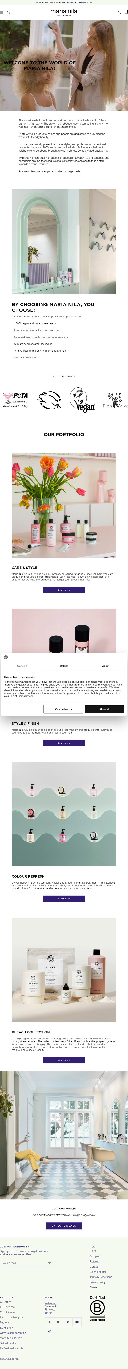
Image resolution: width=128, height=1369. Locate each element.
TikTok (48, 1313)
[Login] (119, 12)
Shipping (95, 1256)
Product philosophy (11, 1317)
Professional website (11, 1348)
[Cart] (126, 12)
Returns (94, 1262)
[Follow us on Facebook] (49, 1322)
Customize (61, 709)
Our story (5, 1302)
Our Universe (7, 1312)
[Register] (49, 1262)
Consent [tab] (22, 665)
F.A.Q (93, 1251)
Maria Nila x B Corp (11, 1338)
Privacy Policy (97, 1282)
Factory (4, 1323)
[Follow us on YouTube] (77, 1322)
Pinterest (50, 1310)
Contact (94, 1267)
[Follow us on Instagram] (58, 1322)
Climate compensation (13, 1333)
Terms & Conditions (101, 1277)
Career (94, 1287)
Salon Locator (98, 1272)
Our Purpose (7, 1307)
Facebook (50, 1306)
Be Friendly (6, 1328)
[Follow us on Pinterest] (67, 1322)
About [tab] (106, 665)
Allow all (104, 709)
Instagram (50, 1303)
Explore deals (64, 1225)
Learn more (64, 590)
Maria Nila (13, 1359)
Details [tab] (64, 665)
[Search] (8, 12)
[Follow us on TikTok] (49, 1331)
